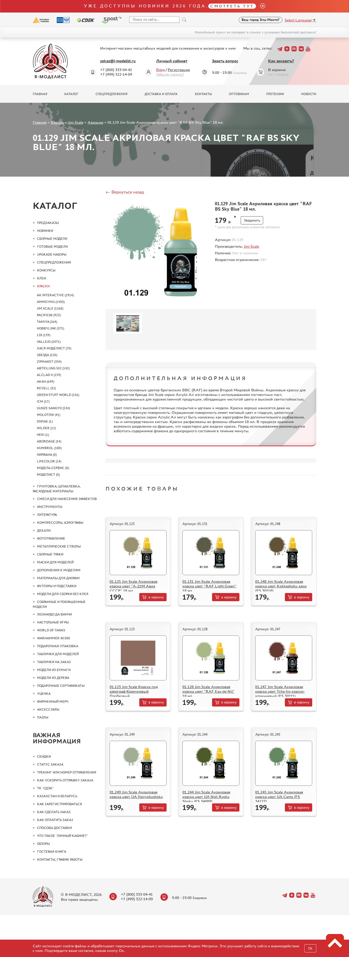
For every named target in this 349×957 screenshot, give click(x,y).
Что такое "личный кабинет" (62, 836)
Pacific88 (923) (49, 315)
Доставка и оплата (161, 94)
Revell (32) (46, 388)
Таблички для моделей (58, 654)
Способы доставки (54, 828)
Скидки (44, 756)
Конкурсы (46, 270)
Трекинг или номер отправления (66, 772)
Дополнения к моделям (58, 570)
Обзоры (43, 844)
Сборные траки (50, 554)
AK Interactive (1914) (55, 295)
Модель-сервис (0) (53, 468)
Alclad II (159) (49, 375)
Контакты (203, 94)
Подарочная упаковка (57, 646)
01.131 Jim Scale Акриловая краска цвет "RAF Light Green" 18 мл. (209, 586)
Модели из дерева (53, 678)
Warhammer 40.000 (53, 638)
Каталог (71, 94)
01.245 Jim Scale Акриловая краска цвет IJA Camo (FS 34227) (279, 796)
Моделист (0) (48, 474)
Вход (160, 69)
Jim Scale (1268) (50, 308)
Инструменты (49, 507)
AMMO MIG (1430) (51, 302)
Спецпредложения (111, 94)
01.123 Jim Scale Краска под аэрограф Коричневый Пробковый (134, 691)
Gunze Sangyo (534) (53, 408)
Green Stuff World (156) (58, 395)
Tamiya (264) (47, 322)
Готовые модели (52, 246)
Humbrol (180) (49, 448)
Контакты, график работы (60, 859)
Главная (40, 94)
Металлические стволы (59, 546)
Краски (57, 122)
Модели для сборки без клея (62, 594)
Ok (310, 948)
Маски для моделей (55, 562)
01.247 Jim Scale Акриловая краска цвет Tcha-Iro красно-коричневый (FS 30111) (280, 691)
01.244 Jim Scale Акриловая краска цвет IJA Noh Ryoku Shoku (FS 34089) (206, 796)
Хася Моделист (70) (54, 348)
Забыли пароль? (170, 74)
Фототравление (51, 538)
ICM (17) (43, 401)
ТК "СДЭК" (45, 788)
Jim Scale (75, 122)
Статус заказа (50, 764)
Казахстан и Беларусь (57, 796)
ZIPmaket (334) (49, 361)
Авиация (95, 122)
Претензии (275, 94)
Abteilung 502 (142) (53, 368)
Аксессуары (48, 709)
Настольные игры (53, 622)
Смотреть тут (232, 6)
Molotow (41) (48, 415)
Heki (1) (43, 435)
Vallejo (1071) (49, 342)
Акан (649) (45, 381)
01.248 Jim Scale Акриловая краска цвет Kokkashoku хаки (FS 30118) (281, 586)
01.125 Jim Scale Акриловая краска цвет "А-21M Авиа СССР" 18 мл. (133, 586)
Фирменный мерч (52, 701)
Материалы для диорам (58, 578)
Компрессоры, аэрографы (60, 523)
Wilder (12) (46, 428)
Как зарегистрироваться (59, 804)
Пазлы (42, 717)
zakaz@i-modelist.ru (118, 61)
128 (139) (43, 335)
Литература (47, 515)
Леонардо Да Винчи (54, 614)
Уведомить (252, 220)
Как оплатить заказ (55, 820)
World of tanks (51, 630)
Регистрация (179, 69)
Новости (308, 94)
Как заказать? (281, 61)
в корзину (156, 597)
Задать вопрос (225, 61)
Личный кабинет (172, 61)
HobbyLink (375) (50, 328)
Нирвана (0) (47, 455)
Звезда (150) (47, 355)
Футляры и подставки (56, 586)
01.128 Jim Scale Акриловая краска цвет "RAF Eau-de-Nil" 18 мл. (208, 691)
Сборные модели (52, 239)
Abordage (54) (49, 441)
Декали (44, 530)
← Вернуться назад (125, 192)
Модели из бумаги (54, 670)
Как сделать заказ (54, 812)
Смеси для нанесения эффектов (67, 499)
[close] (260, 6)
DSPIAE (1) (45, 421)
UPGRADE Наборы (51, 254)
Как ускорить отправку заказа (65, 780)
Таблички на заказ (54, 662)
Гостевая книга (51, 851)
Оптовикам (239, 94)
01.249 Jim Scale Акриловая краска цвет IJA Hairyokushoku (136, 794)
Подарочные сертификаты (61, 686)
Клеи (41, 278)
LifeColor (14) (49, 461)
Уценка (44, 694)
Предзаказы (48, 223)
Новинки (45, 231)
